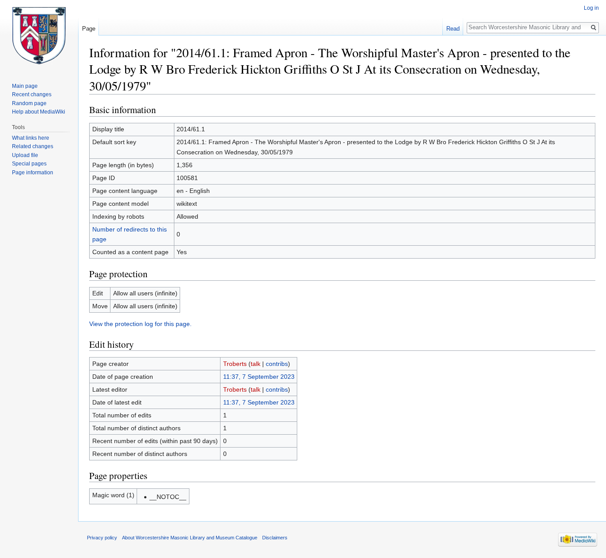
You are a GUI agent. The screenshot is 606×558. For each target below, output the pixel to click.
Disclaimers (274, 537)
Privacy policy (102, 537)
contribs (277, 363)
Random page (29, 103)
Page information (32, 172)
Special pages (29, 164)
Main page (25, 86)
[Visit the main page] (39, 35)
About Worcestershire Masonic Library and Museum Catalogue (189, 537)
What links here (30, 138)
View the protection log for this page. (140, 323)
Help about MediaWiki (38, 112)
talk (255, 363)
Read (453, 28)
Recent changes (31, 94)
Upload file (25, 155)
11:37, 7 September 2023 (259, 376)
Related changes (32, 146)
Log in (591, 8)
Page (88, 28)
